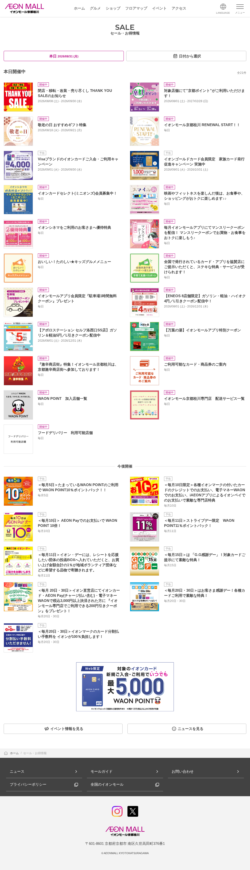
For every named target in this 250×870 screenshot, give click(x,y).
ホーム (15, 753)
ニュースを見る (190, 729)
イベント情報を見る (66, 729)
